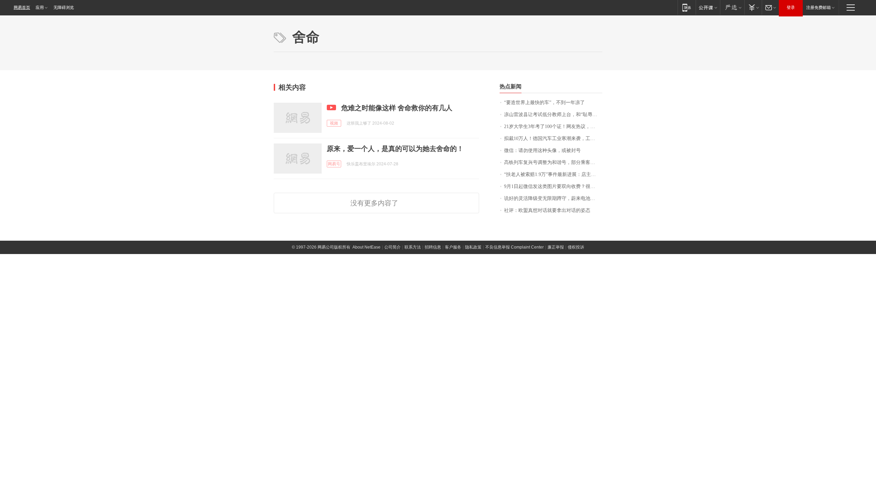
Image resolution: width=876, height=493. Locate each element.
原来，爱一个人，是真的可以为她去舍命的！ (395, 148)
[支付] (753, 7)
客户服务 (453, 247)
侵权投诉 (576, 247)
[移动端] (687, 7)
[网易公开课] (708, 7)
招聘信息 (433, 247)
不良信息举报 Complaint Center (514, 247)
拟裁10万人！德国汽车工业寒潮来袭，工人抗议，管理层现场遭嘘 (553, 138)
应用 (40, 7)
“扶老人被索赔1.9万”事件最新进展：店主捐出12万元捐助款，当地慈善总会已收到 (553, 174)
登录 (791, 7)
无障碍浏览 (63, 7)
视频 (334, 123)
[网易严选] (732, 7)
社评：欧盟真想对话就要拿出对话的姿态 (547, 210)
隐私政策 (473, 247)
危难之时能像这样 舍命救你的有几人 (396, 108)
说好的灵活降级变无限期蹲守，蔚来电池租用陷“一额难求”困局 (553, 198)
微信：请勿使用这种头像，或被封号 (542, 150)
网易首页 (22, 7)
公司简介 (392, 247)
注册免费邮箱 (818, 7)
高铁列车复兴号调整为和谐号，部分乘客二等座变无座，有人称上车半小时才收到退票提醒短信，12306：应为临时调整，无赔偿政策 (553, 162)
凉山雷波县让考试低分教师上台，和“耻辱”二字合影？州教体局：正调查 (553, 114)
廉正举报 (556, 247)
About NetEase (366, 247)
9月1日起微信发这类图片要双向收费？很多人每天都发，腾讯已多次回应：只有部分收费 (553, 186)
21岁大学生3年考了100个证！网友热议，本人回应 (553, 126)
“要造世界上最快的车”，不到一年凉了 (544, 102)
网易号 (334, 164)
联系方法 (412, 247)
